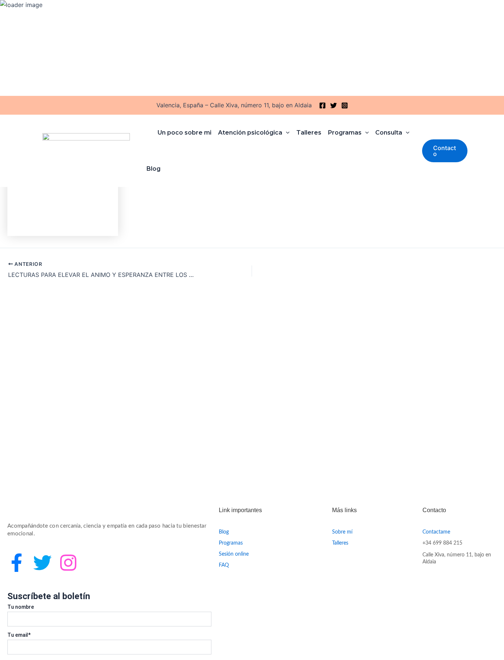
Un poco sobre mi (184, 132)
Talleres (308, 132)
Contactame (436, 532)
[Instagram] (344, 105)
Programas (345, 132)
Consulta (388, 132)
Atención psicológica (250, 132)
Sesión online (234, 554)
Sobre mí (342, 532)
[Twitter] (333, 105)
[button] (444, 150)
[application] (286, 132)
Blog (153, 168)
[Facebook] (322, 105)
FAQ (224, 565)
